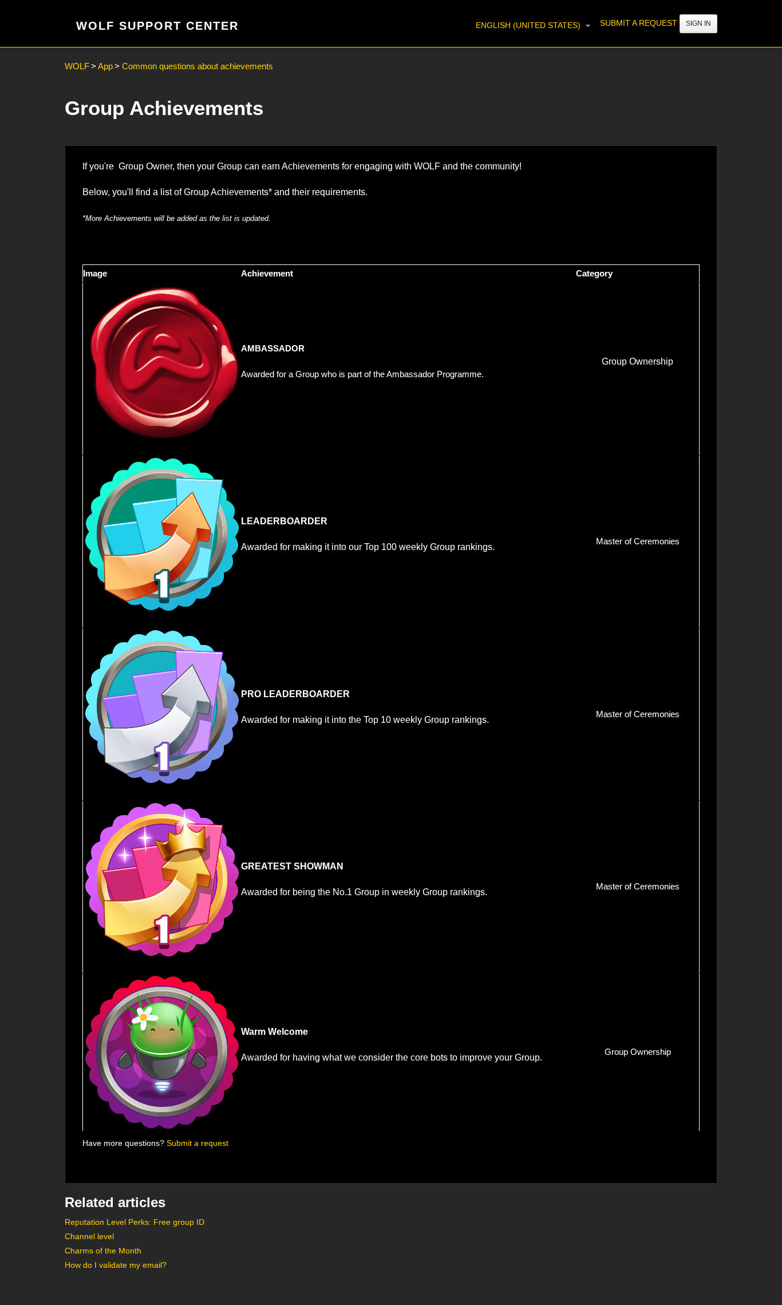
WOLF (77, 66)
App (105, 66)
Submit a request (638, 22)
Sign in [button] (698, 23)
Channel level (89, 1236)
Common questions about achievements (197, 66)
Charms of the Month (103, 1250)
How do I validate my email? (116, 1265)
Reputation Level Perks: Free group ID (134, 1222)
